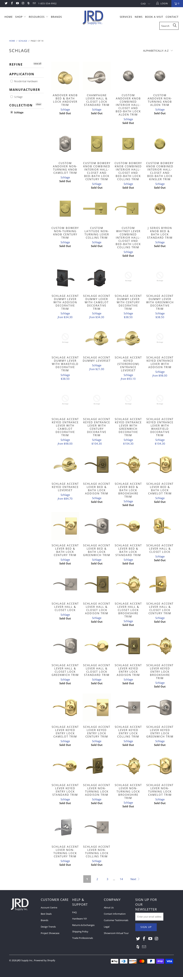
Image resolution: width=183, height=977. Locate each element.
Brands (44, 920)
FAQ (74, 912)
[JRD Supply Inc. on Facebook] (11, 3)
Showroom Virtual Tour (116, 933)
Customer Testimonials (116, 920)
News (139, 16)
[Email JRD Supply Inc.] (33, 3)
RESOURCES (37, 16)
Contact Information (115, 913)
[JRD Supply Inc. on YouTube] (17, 3)
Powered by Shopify (44, 960)
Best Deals (46, 913)
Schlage (18, 97)
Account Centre (49, 907)
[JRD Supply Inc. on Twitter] (6, 3)
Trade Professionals (82, 938)
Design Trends (48, 926)
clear (38, 104)
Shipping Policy (80, 931)
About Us (109, 907)
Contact (172, 16)
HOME (8, 16)
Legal (106, 926)
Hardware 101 (79, 918)
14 (121, 879)
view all (37, 63)
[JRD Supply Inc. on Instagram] (22, 3)
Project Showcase (50, 933)
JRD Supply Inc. (25, 960)
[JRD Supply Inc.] (93, 17)
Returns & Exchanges (83, 925)
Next (133, 879)
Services (126, 16)
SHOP (19, 16)
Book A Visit (154, 16)
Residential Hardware (25, 81)
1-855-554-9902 (47, 3)
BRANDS (56, 16)
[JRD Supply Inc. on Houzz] (28, 3)
